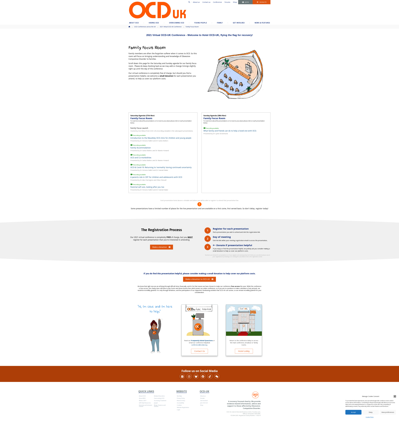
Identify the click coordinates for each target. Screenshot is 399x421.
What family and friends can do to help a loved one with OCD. (230, 130)
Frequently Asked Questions (202, 340)
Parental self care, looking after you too (147, 187)
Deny (371, 412)
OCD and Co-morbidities (140, 157)
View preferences (387, 412)
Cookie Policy (370, 417)
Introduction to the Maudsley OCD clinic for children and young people (160, 138)
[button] (395, 396)
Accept (353, 412)
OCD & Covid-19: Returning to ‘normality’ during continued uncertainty (161, 167)
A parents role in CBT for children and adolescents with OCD (156, 177)
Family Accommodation (140, 147)
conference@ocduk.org (199, 345)
